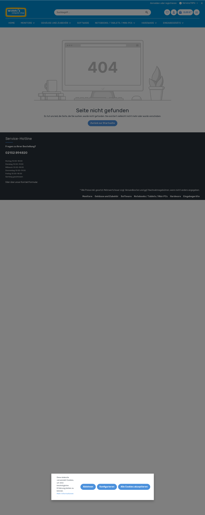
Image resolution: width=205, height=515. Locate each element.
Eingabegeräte (191, 196)
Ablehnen (88, 486)
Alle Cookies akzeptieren (134, 486)
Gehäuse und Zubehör (106, 196)
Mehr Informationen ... (65, 495)
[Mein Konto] (174, 12)
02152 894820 (16, 153)
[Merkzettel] (167, 12)
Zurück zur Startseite (102, 123)
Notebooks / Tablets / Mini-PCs (151, 196)
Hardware (175, 196)
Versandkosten (132, 190)
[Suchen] (147, 12)
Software (126, 196)
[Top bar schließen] (201, 3)
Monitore (87, 196)
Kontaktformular (29, 182)
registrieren (171, 3)
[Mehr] (197, 12)
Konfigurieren (106, 486)
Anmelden (155, 3)
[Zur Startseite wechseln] (15, 12)
